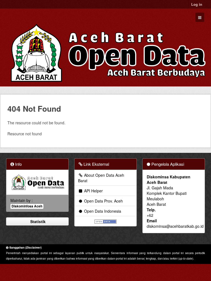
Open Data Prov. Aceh (103, 201)
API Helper (93, 190)
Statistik (37, 221)
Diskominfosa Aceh (27, 206)
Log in (196, 4)
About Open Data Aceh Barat (101, 177)
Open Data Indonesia (102, 211)
